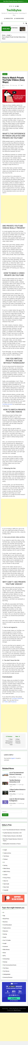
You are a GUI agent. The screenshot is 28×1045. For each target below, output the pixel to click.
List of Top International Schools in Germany (14, 829)
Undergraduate (6, 974)
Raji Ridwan (6, 85)
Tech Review (6, 971)
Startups (5, 962)
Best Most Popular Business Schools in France (13, 1)
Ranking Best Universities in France (12, 843)
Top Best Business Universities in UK (12, 832)
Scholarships (6, 959)
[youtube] (18, 6)
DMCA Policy (6, 871)
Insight (5, 74)
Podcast (5, 859)
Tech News (6, 856)
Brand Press (6, 918)
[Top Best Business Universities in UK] (21, 30)
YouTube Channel (17, 698)
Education (5, 931)
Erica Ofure (13, 777)
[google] (16, 6)
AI (3, 862)
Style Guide (6, 884)
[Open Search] (23, 23)
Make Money (6, 868)
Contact (5, 874)
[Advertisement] (14, 57)
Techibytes (14, 10)
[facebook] (10, 6)
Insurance (5, 946)
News (4, 952)
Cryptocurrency (7, 853)
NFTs (4, 955)
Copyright (5, 890)
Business (5, 921)
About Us (5, 881)
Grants (4, 937)
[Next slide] (26, 1)
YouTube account (7, 404)
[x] (14, 6)
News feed (6, 887)
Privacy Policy (6, 877)
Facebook (13, 701)
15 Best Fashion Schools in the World (12, 836)
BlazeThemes (17, 1010)
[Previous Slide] (24, 1)
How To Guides (7, 940)
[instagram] (12, 6)
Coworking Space (7, 925)
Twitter (6, 701)
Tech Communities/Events (9, 965)
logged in (13, 758)
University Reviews (7, 977)
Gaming (5, 865)
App (4, 915)
